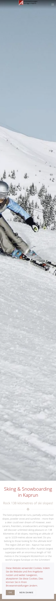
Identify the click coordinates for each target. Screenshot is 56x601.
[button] (52, 4)
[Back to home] (28, 4)
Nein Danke (26, 592)
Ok (10, 592)
